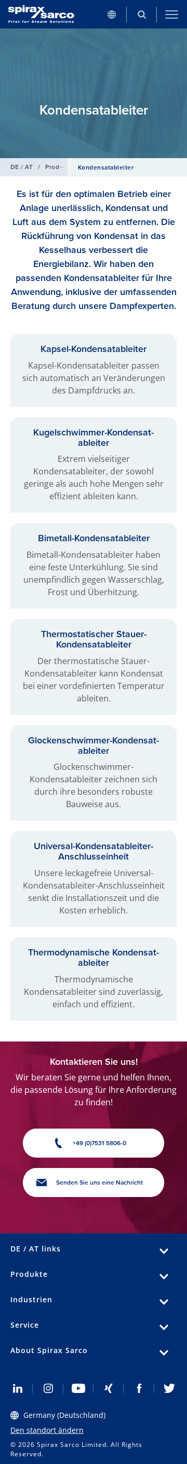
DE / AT (21, 167)
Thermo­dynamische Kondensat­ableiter (93, 957)
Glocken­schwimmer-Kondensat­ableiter (93, 745)
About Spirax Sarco (49, 1350)
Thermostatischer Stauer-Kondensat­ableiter (93, 639)
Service (24, 1325)
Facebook (138, 1388)
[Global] (112, 14)
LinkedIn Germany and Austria (17, 1388)
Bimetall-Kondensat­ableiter (94, 538)
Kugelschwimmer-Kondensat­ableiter (93, 437)
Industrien (31, 1299)
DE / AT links (35, 1249)
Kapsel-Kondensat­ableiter (93, 349)
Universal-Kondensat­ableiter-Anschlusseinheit (93, 851)
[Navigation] (172, 14)
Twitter (169, 1388)
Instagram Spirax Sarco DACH (48, 1388)
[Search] (142, 14)
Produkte (59, 167)
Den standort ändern (47, 1430)
